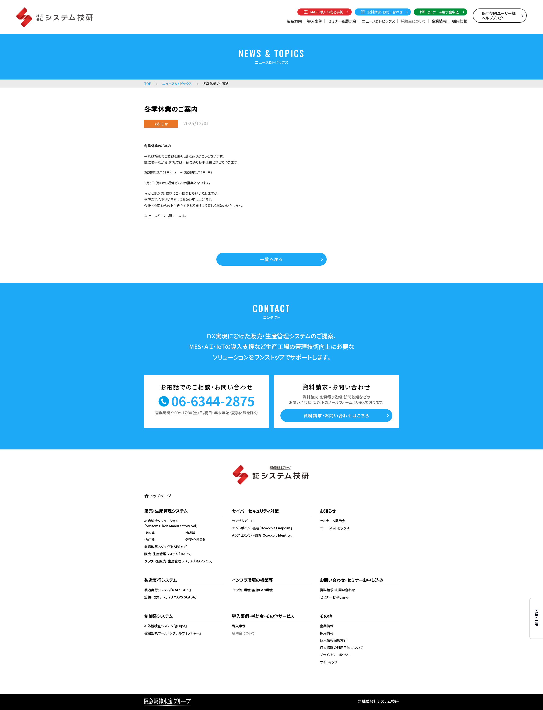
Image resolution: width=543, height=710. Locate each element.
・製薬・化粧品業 (195, 539)
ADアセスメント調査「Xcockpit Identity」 (262, 535)
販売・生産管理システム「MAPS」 (168, 553)
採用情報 (459, 21)
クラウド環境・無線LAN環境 (252, 589)
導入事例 (314, 21)
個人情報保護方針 (333, 640)
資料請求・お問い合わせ (337, 589)
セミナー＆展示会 (342, 21)
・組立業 (149, 532)
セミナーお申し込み (334, 597)
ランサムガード (243, 520)
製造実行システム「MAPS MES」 (167, 589)
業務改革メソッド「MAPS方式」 (166, 546)
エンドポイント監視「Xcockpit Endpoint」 (262, 527)
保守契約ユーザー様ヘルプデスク (499, 15)
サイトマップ (328, 661)
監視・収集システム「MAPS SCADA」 (170, 597)
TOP (147, 83)
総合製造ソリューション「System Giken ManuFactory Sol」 (171, 523)
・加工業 (149, 539)
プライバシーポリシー (335, 654)
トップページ (160, 495)
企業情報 (439, 21)
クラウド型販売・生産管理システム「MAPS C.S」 (178, 561)
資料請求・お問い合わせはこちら (336, 415)
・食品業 (190, 532)
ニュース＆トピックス (378, 21)
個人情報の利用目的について (341, 647)
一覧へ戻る (271, 259)
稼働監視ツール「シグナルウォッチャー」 (172, 633)
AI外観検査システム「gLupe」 (165, 625)
